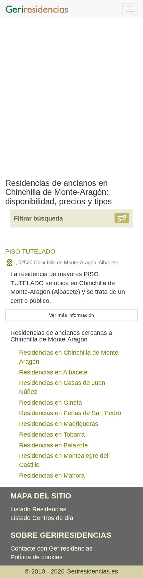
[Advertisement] (71, 96)
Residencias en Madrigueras (58, 423)
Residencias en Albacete (53, 372)
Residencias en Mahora (52, 475)
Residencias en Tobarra (52, 434)
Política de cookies (36, 557)
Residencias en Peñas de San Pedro (70, 413)
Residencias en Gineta (50, 402)
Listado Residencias (38, 509)
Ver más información (71, 315)
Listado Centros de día (41, 517)
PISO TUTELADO (30, 251)
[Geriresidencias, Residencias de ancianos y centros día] (36, 9)
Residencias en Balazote (53, 445)
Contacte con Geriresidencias (51, 548)
